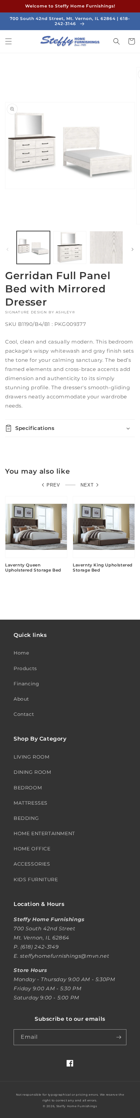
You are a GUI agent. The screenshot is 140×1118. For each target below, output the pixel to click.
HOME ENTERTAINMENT (44, 833)
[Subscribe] (118, 1037)
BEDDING (26, 818)
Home (21, 653)
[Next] (132, 249)
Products (25, 668)
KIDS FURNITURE (36, 879)
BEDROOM (28, 788)
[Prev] (7, 249)
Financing (26, 684)
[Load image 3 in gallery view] (106, 247)
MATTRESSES (31, 803)
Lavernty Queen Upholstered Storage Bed (33, 567)
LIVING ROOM (32, 757)
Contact (24, 714)
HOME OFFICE (32, 849)
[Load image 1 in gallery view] (33, 247)
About (21, 699)
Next (87, 485)
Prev (53, 485)
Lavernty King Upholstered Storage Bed (103, 567)
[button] (8, 41)
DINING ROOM (32, 772)
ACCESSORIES (32, 864)
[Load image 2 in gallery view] (70, 247)
